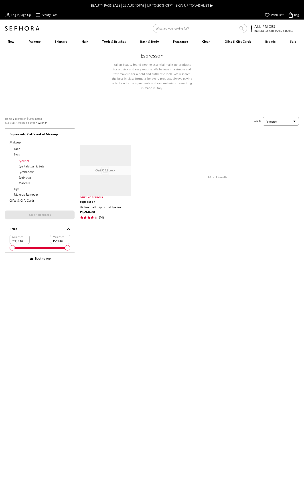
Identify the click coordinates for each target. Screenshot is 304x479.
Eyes (32, 122)
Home (8, 118)
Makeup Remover (26, 194)
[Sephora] (22, 28)
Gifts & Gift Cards (22, 200)
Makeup (22, 122)
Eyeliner (23, 161)
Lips (16, 189)
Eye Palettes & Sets (31, 166)
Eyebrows (24, 177)
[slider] (12, 247)
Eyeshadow (26, 172)
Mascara (24, 183)
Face (17, 149)
